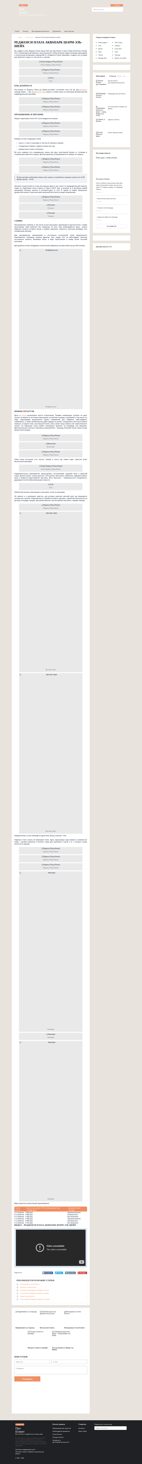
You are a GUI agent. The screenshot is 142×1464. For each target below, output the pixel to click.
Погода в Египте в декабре (38, 1348)
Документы (57, 31)
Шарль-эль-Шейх (120, 58)
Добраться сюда (39, 92)
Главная (20, 37)
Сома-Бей (118, 49)
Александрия (102, 42)
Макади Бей (102, 58)
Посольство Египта (47, 1328)
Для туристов (69, 31)
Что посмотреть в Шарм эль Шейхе (62, 1349)
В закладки (117, 5)
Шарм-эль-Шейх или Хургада (107, 217)
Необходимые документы (61, 1431)
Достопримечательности (40, 31)
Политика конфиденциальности (25, 1449)
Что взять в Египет (103, 179)
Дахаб (100, 49)
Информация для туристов (61, 1428)
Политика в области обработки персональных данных (29, 1452)
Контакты (81, 1428)
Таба (116, 52)
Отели (17, 31)
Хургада (117, 55)
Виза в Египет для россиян (107, 198)
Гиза (99, 45)
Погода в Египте (58, 1437)
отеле (24, 415)
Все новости (111, 226)
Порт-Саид (118, 42)
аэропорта (82, 90)
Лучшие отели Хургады (105, 208)
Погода (25, 31)
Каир (100, 52)
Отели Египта (29, 37)
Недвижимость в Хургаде (25, 1328)
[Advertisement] (50, 1396)
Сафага (117, 45)
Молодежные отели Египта (74, 1328)
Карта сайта (82, 1431)
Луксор (100, 55)
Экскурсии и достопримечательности (60, 1441)
